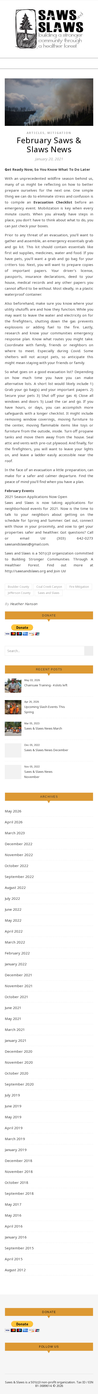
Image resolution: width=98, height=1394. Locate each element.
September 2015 (19, 1248)
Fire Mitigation (79, 587)
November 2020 (19, 1062)
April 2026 (14, 822)
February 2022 (17, 953)
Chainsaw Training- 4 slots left (45, 685)
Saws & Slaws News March (43, 728)
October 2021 (16, 996)
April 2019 (14, 1127)
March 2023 (15, 832)
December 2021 (18, 974)
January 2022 (16, 964)
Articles (35, 133)
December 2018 (18, 1160)
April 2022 (14, 931)
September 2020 (19, 1084)
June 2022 (13, 909)
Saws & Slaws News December (46, 750)
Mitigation (59, 133)
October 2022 (16, 865)
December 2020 (18, 1051)
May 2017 (13, 1204)
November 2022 (19, 854)
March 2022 (15, 942)
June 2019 (13, 1106)
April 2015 (14, 1258)
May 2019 (13, 1116)
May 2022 (13, 920)
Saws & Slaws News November (38, 774)
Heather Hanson (24, 604)
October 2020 (16, 1073)
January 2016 (16, 1237)
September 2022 (19, 876)
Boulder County (18, 587)
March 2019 (15, 1138)
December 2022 (18, 843)
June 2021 (13, 1007)
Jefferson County (19, 593)
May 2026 (13, 811)
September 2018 (19, 1193)
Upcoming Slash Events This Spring (44, 709)
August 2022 (15, 887)
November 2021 (19, 985)
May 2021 (13, 1018)
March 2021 (15, 1029)
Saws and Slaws (48, 593)
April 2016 (14, 1226)
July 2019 (12, 1095)
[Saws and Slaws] (49, 28)
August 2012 (15, 1269)
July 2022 (12, 898)
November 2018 (19, 1171)
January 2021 (16, 1040)
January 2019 (16, 1149)
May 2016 (13, 1215)
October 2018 (16, 1182)
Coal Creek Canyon (49, 587)
